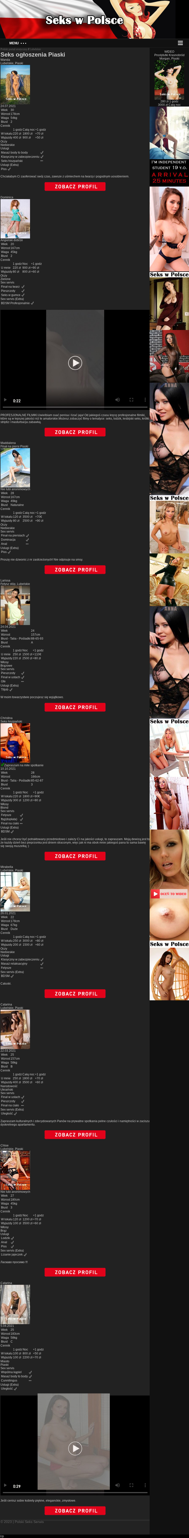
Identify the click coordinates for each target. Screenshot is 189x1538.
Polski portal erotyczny (13, 49)
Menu (17, 43)
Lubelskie (35, 49)
